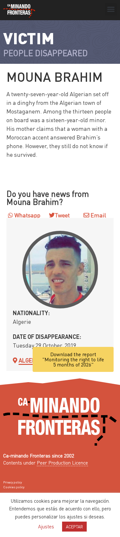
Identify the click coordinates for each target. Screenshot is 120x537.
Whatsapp (26, 215)
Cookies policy (13, 487)
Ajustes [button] (46, 526)
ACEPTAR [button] (74, 526)
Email (97, 215)
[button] (111, 9)
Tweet (62, 215)
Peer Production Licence (62, 462)
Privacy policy (12, 482)
